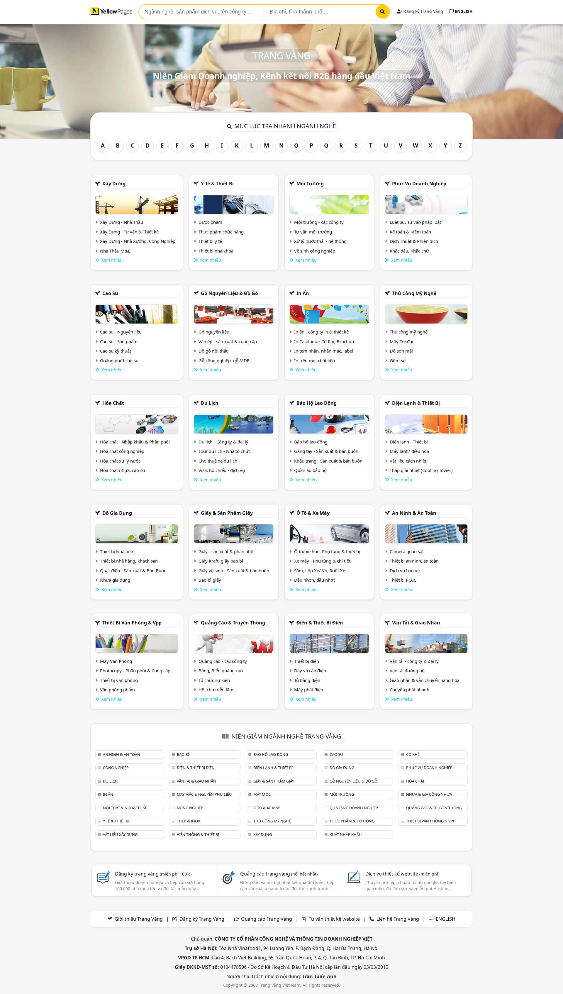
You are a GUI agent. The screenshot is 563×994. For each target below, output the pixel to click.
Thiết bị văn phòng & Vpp (132, 622)
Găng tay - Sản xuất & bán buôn (326, 451)
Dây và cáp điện (310, 670)
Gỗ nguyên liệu (214, 332)
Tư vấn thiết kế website (335, 919)
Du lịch (209, 403)
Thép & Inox (188, 821)
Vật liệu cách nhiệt (408, 461)
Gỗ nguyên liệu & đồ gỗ (229, 293)
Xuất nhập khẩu (346, 834)
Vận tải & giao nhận (416, 622)
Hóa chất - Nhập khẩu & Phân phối (135, 442)
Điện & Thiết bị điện (319, 622)
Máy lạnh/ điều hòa (409, 451)
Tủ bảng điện (307, 680)
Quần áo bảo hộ (310, 470)
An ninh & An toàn (414, 513)
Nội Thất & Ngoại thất (125, 807)
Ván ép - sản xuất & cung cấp (228, 341)
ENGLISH (463, 11)
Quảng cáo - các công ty (223, 661)
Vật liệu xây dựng (120, 834)
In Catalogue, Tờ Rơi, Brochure (324, 341)
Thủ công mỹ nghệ (414, 293)
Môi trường (310, 183)
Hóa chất (113, 403)
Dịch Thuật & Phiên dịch (414, 241)
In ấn (302, 293)
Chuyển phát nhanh (409, 689)
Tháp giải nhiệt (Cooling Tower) (421, 470)
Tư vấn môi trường (313, 232)
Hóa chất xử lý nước (120, 461)
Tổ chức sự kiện (214, 680)
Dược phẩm (210, 222)
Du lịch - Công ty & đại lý (223, 442)
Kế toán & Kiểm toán (410, 232)
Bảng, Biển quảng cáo (221, 670)
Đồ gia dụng (117, 513)
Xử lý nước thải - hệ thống (320, 241)
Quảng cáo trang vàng (279, 874)
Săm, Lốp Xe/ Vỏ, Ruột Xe (319, 570)
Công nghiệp (116, 767)
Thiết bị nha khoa (216, 251)
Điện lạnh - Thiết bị (409, 442)
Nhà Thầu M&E (115, 251)
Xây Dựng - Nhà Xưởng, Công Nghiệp (137, 241)
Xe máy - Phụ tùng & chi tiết (322, 561)
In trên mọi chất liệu (314, 360)
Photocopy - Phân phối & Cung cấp (135, 670)
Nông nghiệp (190, 807)
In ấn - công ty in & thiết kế (321, 332)
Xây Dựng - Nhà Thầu (121, 222)
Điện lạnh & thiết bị (416, 403)
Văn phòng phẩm (117, 689)
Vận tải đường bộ (407, 670)
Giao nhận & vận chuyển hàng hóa (424, 680)
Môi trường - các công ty (319, 222)
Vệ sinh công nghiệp (314, 251)
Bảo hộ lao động (316, 403)
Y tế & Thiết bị (217, 183)
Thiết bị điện (306, 661)
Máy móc (262, 794)
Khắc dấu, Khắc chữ (409, 251)
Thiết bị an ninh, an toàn (414, 561)
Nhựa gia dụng (115, 580)
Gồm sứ (398, 360)
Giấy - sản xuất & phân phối (227, 551)
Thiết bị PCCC (403, 580)
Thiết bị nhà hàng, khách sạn (129, 561)
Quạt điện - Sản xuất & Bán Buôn (133, 570)
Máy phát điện (308, 689)
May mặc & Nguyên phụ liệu (204, 794)
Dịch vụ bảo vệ (405, 570)
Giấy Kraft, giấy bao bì (221, 561)
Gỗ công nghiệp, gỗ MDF (224, 360)
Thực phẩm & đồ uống (352, 821)
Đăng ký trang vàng (153, 874)
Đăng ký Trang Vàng (422, 11)
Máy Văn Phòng (116, 661)
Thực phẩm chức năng (221, 232)
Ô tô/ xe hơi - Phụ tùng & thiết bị (327, 551)
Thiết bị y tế (210, 241)
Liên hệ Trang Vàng (398, 919)
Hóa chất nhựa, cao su (122, 470)
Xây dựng (114, 183)
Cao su (110, 293)
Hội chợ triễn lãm (216, 689)
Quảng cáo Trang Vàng (266, 919)
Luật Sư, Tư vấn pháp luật (415, 222)
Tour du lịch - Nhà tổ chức (224, 451)
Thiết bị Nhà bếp (116, 551)
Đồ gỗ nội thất (213, 351)
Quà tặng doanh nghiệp (354, 807)
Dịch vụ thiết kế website (402, 874)
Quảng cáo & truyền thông (233, 622)
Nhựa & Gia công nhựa (429, 794)
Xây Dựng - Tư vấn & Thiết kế (129, 232)
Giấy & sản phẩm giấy (227, 513)
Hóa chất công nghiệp (122, 451)
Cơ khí (412, 754)
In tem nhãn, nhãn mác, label (323, 351)
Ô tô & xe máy (313, 513)
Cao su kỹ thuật (115, 351)
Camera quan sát (407, 551)
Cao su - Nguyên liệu (121, 332)
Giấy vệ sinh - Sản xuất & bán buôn (234, 570)
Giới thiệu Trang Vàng (139, 919)
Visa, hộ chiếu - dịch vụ (222, 470)
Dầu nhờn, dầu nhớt (314, 580)
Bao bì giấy (210, 580)
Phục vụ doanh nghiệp (419, 183)
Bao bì (183, 754)
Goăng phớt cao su (119, 360)
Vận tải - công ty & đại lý (414, 661)
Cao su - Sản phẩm (119, 341)
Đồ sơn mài (401, 351)
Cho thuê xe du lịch (218, 461)
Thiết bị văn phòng (119, 680)
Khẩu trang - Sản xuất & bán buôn (328, 461)
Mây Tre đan (402, 341)
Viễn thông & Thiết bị (198, 834)
